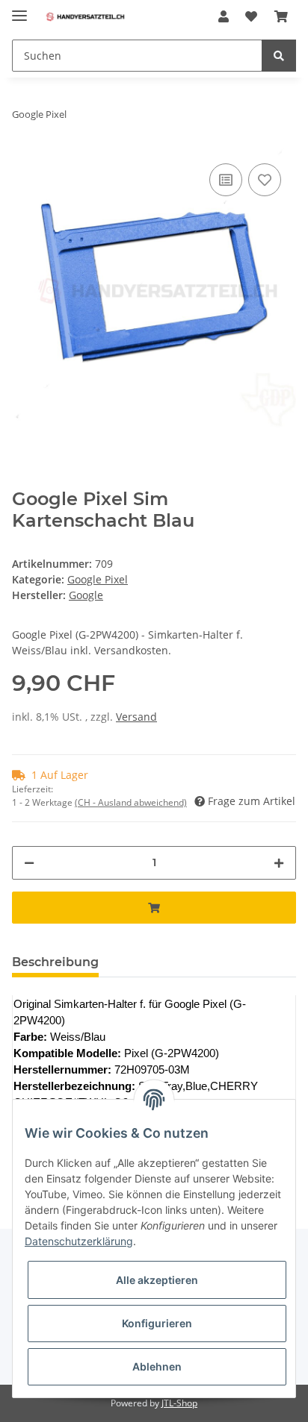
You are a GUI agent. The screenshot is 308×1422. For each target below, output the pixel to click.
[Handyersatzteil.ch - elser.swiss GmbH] (85, 17)
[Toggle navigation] (19, 9)
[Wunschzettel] (251, 16)
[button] (223, 16)
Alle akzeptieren (157, 1280)
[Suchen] (279, 56)
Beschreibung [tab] (55, 962)
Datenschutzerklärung (79, 1241)
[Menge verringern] (29, 863)
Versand (136, 717)
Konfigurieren (157, 1323)
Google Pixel (97, 579)
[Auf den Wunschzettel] (264, 179)
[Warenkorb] (281, 16)
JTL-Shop (179, 1403)
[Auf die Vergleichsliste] (225, 179)
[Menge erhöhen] (278, 863)
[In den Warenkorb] (154, 908)
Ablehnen (157, 1366)
